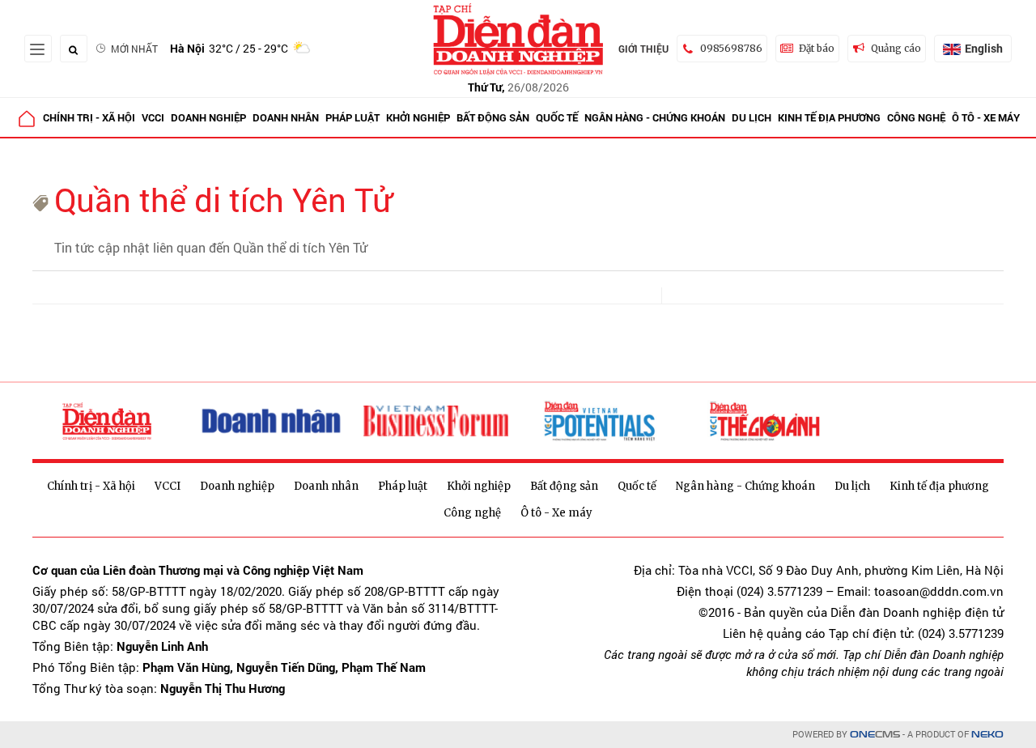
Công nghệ (916, 117)
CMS (875, 734)
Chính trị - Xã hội (89, 117)
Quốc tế (557, 117)
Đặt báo (816, 48)
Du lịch (751, 117)
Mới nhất (134, 48)
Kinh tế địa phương (829, 117)
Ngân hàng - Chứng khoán (654, 117)
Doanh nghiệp (208, 117)
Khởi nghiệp (418, 117)
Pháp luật (352, 117)
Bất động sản (492, 117)
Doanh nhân (286, 117)
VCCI (153, 117)
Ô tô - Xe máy (986, 117)
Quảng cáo (896, 48)
